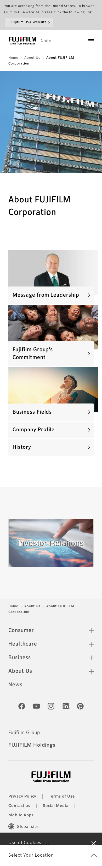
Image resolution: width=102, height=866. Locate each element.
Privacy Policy (22, 796)
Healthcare (22, 644)
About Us (32, 58)
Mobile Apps (21, 815)
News (15, 684)
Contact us (19, 806)
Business (19, 657)
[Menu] (91, 41)
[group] (51, 122)
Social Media (56, 806)
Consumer (21, 630)
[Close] (94, 843)
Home (13, 58)
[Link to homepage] (22, 40)
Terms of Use (62, 796)
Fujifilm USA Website (29, 22)
